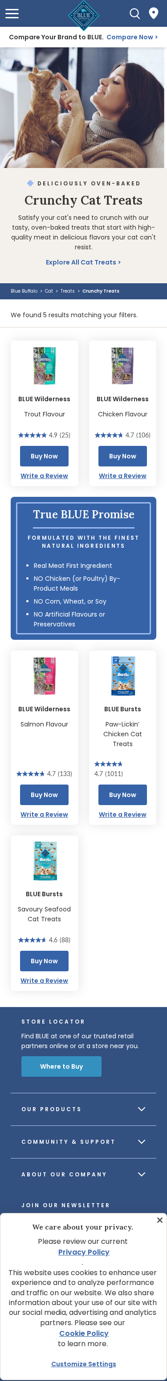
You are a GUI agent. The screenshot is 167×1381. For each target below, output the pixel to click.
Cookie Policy (84, 1333)
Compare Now (129, 37)
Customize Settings (83, 1364)
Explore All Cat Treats (81, 262)
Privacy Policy (84, 1252)
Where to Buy (61, 1066)
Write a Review (44, 475)
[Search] (135, 13)
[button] (12, 13)
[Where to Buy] (154, 13)
